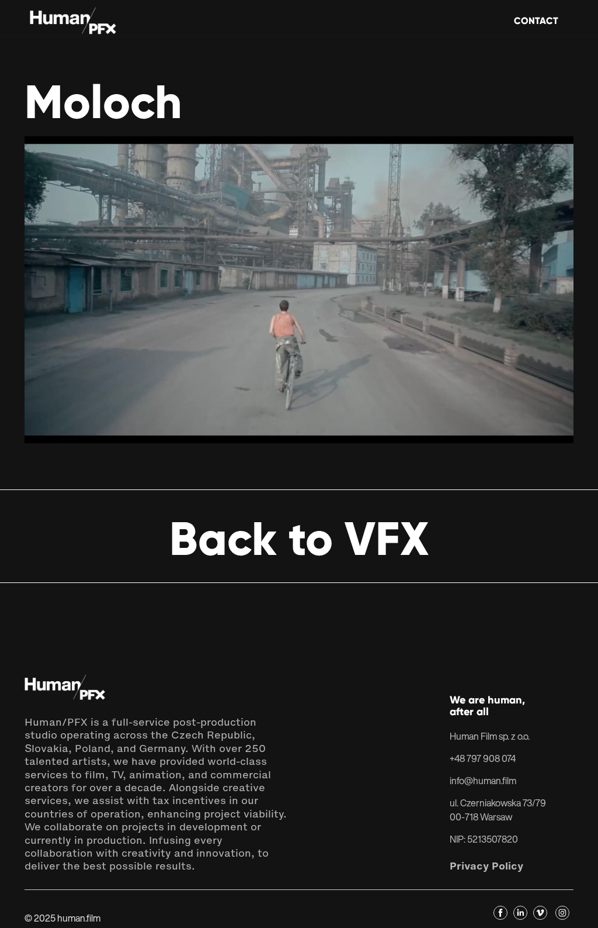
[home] (74, 22)
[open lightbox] (299, 289)
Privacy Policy (486, 866)
